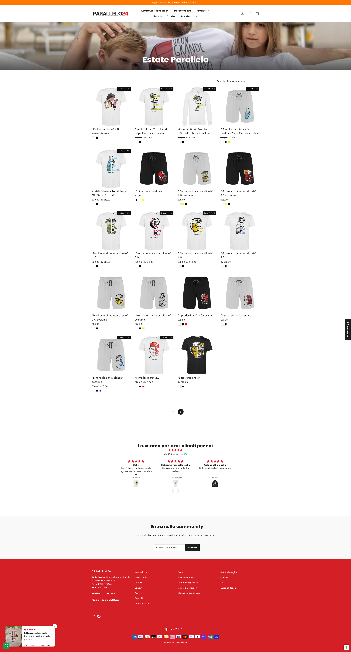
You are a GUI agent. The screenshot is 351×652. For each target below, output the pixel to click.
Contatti (224, 577)
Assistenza (187, 16)
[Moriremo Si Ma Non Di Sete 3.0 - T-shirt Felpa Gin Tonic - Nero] (183, 142)
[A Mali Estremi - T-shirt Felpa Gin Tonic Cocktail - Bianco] (93, 204)
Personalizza (182, 10)
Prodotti (202, 10)
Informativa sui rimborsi (189, 592)
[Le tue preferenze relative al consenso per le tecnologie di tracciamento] (346, 647)
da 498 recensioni (173, 454)
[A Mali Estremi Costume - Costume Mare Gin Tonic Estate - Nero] (225, 142)
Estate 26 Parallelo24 (155, 10)
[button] (173, 491)
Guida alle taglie (228, 572)
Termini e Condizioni (188, 587)
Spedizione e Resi (186, 577)
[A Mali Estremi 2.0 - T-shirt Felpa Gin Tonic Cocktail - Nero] (140, 142)
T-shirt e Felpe (141, 577)
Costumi (139, 582)
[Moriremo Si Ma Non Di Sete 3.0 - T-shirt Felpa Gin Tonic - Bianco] (179, 142)
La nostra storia (142, 603)
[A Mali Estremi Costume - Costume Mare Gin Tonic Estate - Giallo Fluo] (229, 142)
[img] (175, 450)
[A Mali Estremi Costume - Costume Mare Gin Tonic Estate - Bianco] (222, 142)
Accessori (139, 592)
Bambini (139, 587)
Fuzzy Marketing (181, 642)
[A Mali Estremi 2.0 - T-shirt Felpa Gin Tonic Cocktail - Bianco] (136, 142)
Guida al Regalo (228, 587)
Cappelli (139, 598)
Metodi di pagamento (188, 582)
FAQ (222, 582)
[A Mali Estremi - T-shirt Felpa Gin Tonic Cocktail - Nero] (97, 204)
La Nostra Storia (164, 16)
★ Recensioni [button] (347, 329)
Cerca (180, 572)
